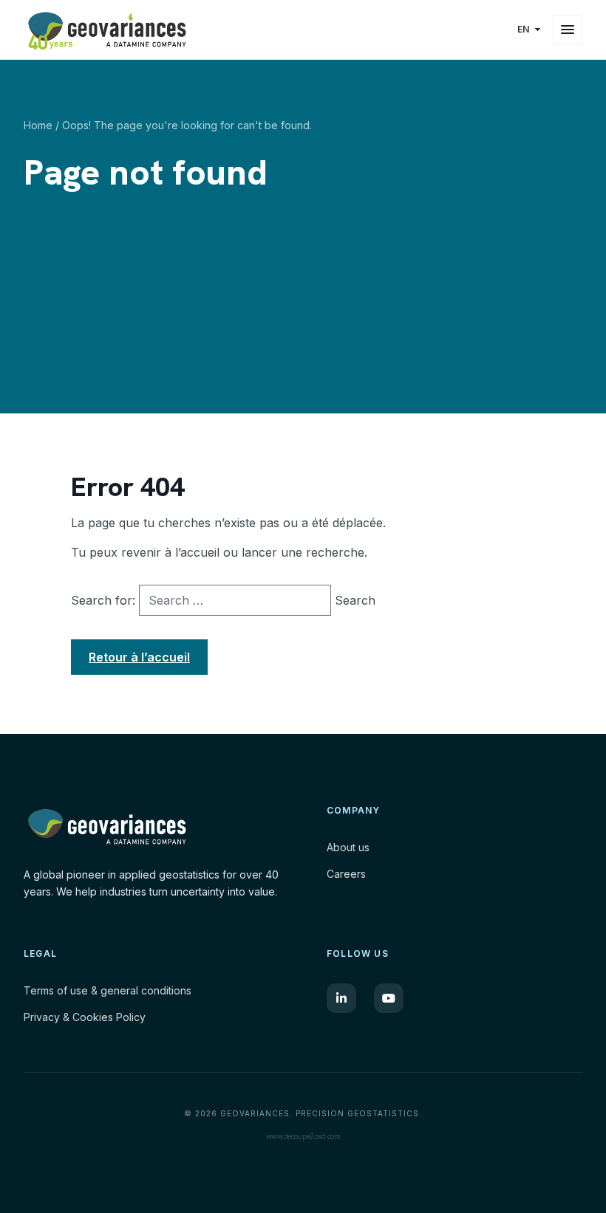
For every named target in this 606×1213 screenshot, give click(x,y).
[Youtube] (389, 998)
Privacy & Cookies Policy (85, 1017)
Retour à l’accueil (139, 657)
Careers (346, 873)
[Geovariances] (247, 29)
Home (38, 125)
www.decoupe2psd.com (303, 1136)
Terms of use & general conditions (107, 990)
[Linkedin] (341, 998)
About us (348, 847)
